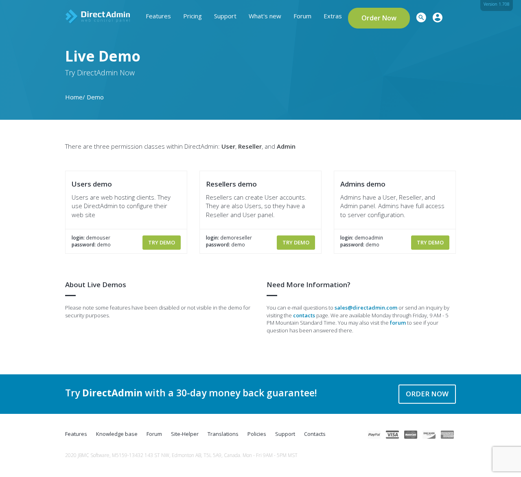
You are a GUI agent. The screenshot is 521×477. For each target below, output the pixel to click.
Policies (256, 433)
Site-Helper (185, 433)
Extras (333, 16)
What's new (265, 16)
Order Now (378, 17)
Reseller (250, 146)
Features (158, 16)
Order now (427, 393)
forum (398, 322)
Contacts (315, 433)
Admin (286, 146)
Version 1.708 (497, 4)
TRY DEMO (161, 242)
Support (225, 16)
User (228, 146)
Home (74, 97)
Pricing (192, 16)
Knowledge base (117, 433)
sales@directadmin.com (366, 307)
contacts (304, 315)
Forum (302, 16)
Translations (223, 433)
